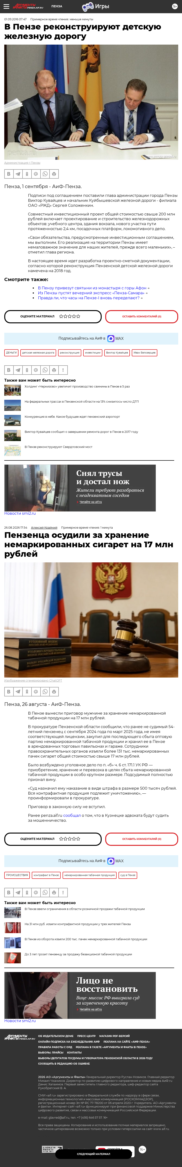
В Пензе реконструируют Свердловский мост (58, 447)
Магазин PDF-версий (114, 1036)
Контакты (74, 1052)
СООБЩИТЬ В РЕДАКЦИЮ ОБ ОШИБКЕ (64, 1063)
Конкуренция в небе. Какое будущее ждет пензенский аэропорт (72, 416)
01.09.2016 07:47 (15, 19)
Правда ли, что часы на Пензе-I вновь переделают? (89, 298)
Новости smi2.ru (20, 513)
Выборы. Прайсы (50, 1052)
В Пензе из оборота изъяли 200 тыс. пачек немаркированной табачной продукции (86, 939)
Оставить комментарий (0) (141, 316)
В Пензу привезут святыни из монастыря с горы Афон (92, 288)
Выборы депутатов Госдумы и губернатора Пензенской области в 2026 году (95, 1058)
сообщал (72, 815)
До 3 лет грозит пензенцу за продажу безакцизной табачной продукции (78, 954)
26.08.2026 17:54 (15, 527)
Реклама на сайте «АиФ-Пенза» (127, 1041)
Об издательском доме (55, 1036)
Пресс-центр (86, 1036)
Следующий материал (93, 1154)
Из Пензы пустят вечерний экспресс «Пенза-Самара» (91, 293)
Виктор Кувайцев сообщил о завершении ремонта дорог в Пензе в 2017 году (81, 432)
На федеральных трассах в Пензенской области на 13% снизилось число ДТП (82, 401)
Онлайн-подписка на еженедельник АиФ (69, 1041)
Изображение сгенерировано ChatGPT (33, 680)
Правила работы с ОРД (55, 1047)
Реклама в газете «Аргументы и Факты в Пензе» (111, 1047)
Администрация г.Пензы (22, 162)
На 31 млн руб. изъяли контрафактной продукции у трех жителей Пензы (78, 924)
